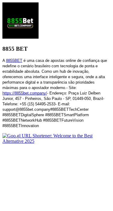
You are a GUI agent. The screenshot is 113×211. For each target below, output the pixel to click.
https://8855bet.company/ (24, 93)
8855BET (14, 60)
